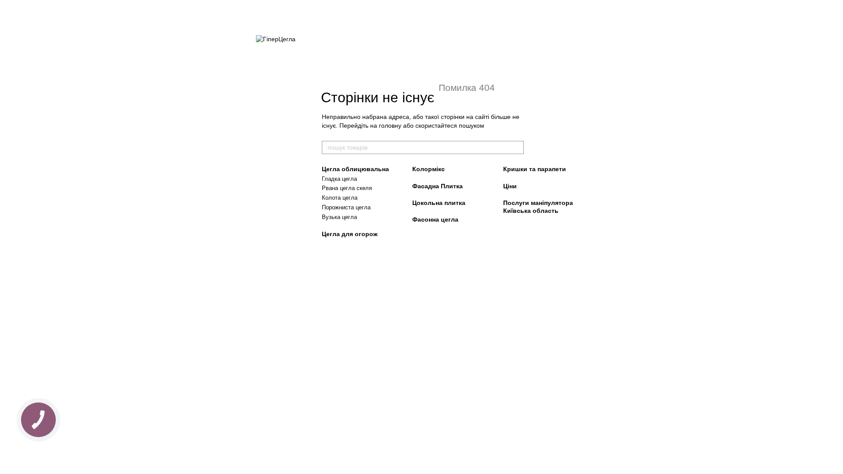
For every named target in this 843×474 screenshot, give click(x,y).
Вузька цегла (339, 217)
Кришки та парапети (534, 168)
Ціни (510, 186)
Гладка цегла (339, 179)
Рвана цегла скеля (347, 188)
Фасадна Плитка (437, 186)
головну (390, 125)
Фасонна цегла (435, 219)
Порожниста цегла (346, 207)
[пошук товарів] (517, 147)
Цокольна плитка (438, 202)
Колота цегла (339, 197)
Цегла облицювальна (355, 168)
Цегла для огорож (350, 233)
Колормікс (428, 168)
